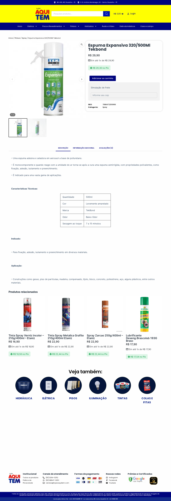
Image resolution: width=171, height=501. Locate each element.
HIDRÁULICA (24, 398)
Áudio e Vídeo (108, 26)
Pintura (73, 26)
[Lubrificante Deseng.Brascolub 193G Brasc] (144, 314)
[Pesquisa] (106, 13)
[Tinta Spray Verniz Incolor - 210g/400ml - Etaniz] (27, 314)
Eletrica (31, 26)
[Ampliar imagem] (81, 44)
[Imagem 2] (37, 127)
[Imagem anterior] (12, 79)
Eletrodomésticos (127, 26)
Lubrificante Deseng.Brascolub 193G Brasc (141, 338)
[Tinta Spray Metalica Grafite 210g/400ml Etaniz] (66, 314)
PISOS (73, 398)
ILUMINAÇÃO (98, 398)
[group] (47, 79)
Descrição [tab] (63, 148)
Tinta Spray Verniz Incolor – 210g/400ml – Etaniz (26, 336)
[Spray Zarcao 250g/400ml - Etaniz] (105, 314)
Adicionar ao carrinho (102, 78)
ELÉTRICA (48, 398)
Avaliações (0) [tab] (106, 148)
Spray (24, 38)
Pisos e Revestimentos (52, 26)
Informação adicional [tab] (83, 148)
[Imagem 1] (18, 127)
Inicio (20, 26)
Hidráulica (89, 26)
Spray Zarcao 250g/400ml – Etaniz (105, 336)
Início (11, 38)
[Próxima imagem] (81, 79)
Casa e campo (146, 26)
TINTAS (122, 398)
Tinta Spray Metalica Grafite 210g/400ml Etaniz (66, 336)
